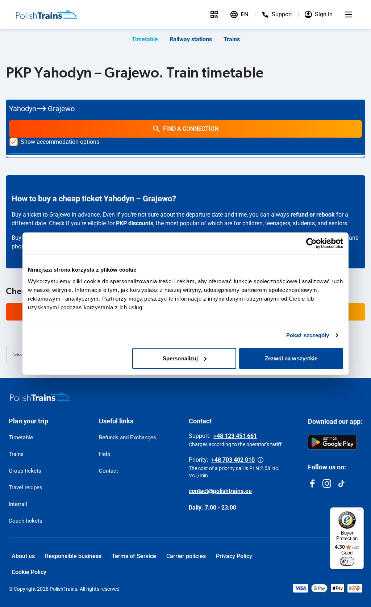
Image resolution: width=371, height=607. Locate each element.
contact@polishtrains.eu (220, 490)
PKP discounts (134, 223)
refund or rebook (313, 214)
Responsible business (73, 556)
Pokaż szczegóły (307, 335)
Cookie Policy (29, 572)
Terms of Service (134, 556)
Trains (232, 39)
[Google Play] (332, 442)
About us (23, 556)
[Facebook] (312, 483)
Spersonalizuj (180, 358)
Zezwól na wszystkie (291, 358)
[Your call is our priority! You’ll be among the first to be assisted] (260, 460)
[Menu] (349, 14)
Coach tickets (25, 521)
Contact (108, 471)
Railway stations (191, 39)
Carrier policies (186, 556)
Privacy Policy (234, 556)
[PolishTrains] (40, 396)
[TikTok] (341, 483)
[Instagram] (326, 483)
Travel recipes (25, 487)
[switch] (347, 561)
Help (104, 454)
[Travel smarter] (214, 14)
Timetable (145, 39)
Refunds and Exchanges (127, 437)
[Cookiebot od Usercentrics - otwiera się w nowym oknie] (311, 243)
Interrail (18, 504)
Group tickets (25, 471)
